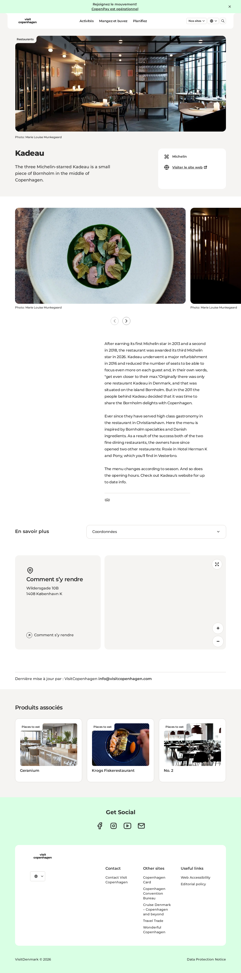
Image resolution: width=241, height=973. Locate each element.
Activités (86, 21)
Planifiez (140, 21)
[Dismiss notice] (229, 6)
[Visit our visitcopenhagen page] (100, 826)
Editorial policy (193, 884)
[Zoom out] (218, 641)
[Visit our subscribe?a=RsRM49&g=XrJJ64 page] (141, 826)
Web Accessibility (195, 877)
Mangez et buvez (113, 21)
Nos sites (195, 21)
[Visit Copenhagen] (42, 856)
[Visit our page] (113, 826)
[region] (165, 602)
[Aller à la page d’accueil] (27, 21)
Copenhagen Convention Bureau (154, 893)
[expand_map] (217, 564)
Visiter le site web (187, 167)
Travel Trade (153, 921)
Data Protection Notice (206, 959)
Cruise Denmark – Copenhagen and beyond (157, 909)
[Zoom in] (218, 628)
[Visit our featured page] (127, 826)
